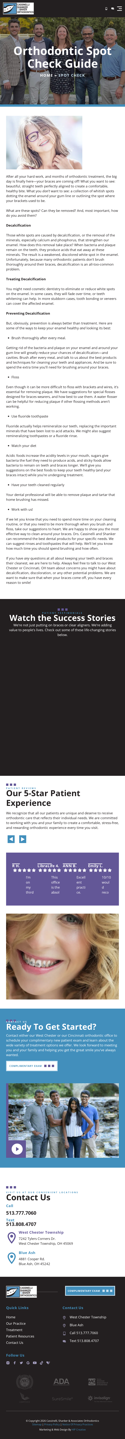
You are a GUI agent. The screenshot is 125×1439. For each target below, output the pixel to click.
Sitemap (37, 1424)
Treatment (14, 1329)
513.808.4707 (21, 1224)
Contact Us (14, 1342)
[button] (119, 9)
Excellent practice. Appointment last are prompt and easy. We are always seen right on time (81, 885)
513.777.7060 (21, 1213)
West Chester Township (41, 1232)
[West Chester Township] (12, 1238)
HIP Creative (79, 1429)
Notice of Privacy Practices (77, 1424)
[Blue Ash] (12, 1258)
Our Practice (16, 1323)
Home (46, 75)
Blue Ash (27, 1252)
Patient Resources (20, 1336)
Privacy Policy (52, 1424)
